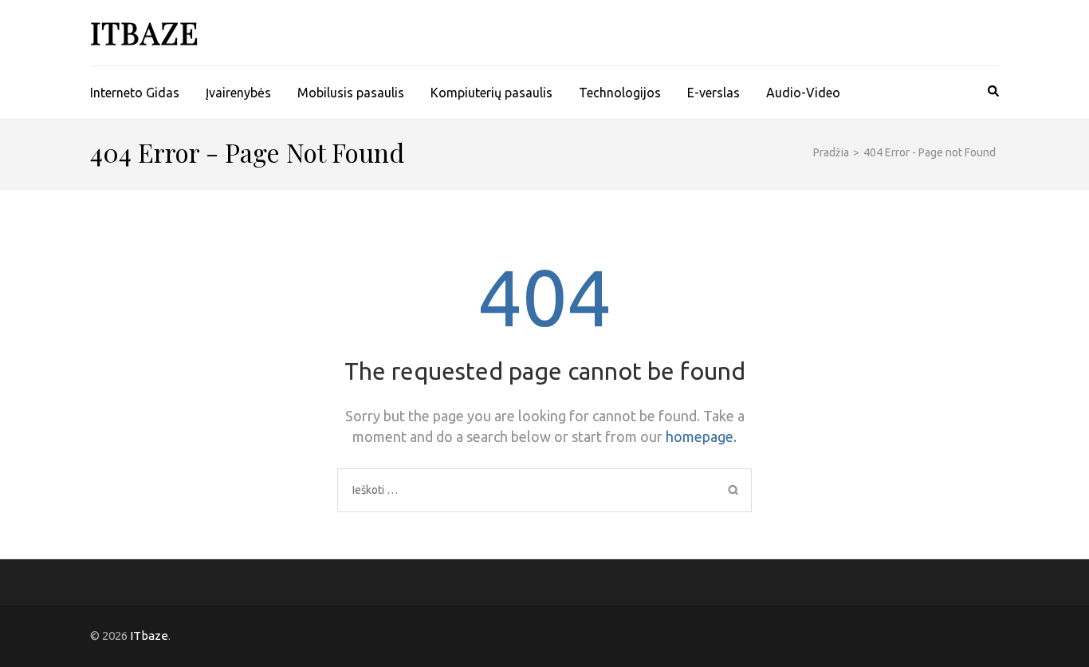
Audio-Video (803, 92)
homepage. (701, 436)
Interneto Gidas (134, 92)
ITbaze (144, 32)
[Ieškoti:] (497, 489)
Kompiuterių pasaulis (491, 92)
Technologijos (620, 92)
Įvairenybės (238, 92)
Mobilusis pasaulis (350, 92)
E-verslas (713, 92)
